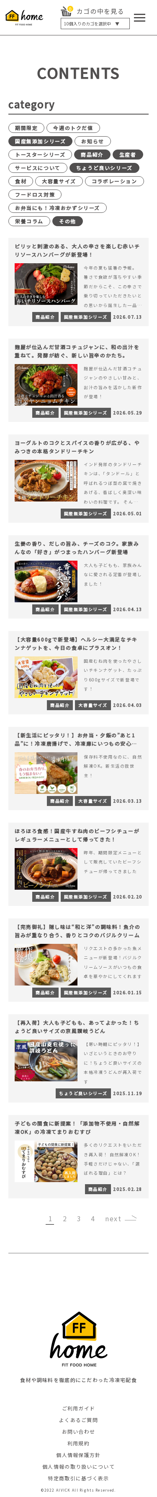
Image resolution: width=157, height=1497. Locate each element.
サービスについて (38, 167)
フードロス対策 (35, 194)
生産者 (127, 154)
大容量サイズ (59, 181)
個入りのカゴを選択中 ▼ (91, 23)
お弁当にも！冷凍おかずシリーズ (57, 207)
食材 (20, 181)
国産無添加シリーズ (40, 141)
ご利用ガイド (78, 1408)
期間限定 (26, 127)
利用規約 (78, 1443)
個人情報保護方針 (78, 1454)
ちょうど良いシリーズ (104, 167)
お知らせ (92, 141)
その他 (67, 221)
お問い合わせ (78, 1431)
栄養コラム (29, 221)
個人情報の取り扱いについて (78, 1466)
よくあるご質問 (78, 1419)
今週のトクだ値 (73, 127)
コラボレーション (114, 181)
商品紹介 (92, 154)
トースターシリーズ (40, 154)
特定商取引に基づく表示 (78, 1478)
